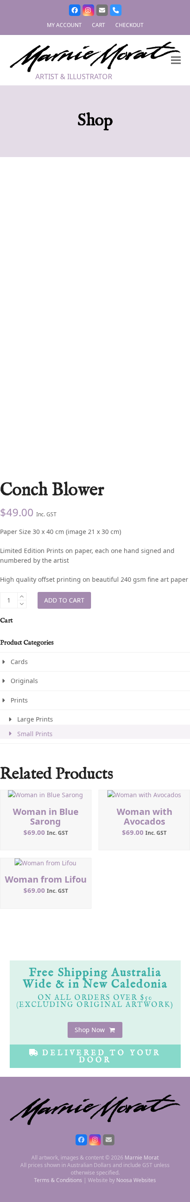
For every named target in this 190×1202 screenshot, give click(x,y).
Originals (24, 680)
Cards (19, 661)
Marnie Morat (142, 1157)
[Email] (102, 10)
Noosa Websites (136, 1180)
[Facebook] (74, 10)
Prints (19, 700)
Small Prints (35, 734)
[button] (176, 60)
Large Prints (35, 719)
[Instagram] (88, 10)
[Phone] (116, 10)
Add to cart (64, 600)
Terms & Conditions (58, 1180)
